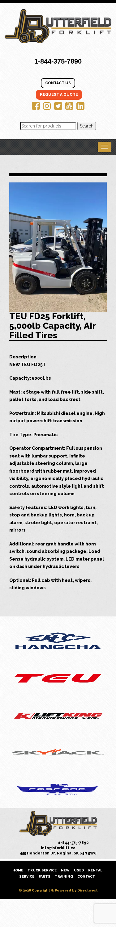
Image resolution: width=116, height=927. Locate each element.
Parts (44, 877)
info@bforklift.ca (58, 848)
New (65, 870)
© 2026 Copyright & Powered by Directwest (58, 890)
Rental (95, 870)
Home (17, 870)
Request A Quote (59, 94)
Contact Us (58, 83)
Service (26, 877)
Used (79, 870)
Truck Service (42, 870)
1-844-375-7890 (58, 61)
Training (64, 877)
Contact (86, 877)
